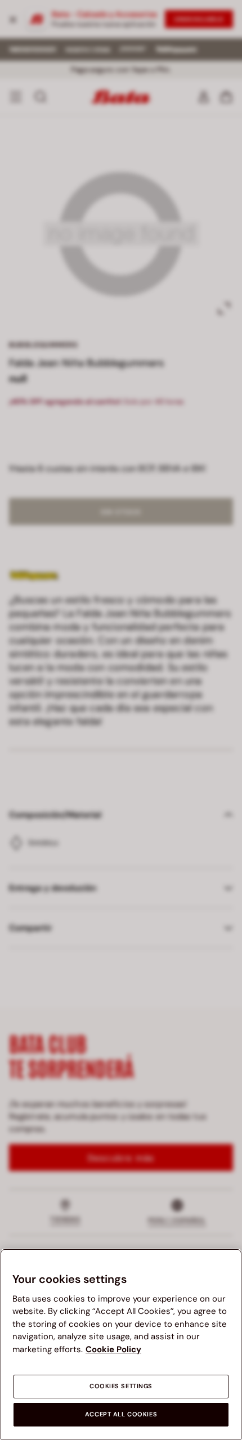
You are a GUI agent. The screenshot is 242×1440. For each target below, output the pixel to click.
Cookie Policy (113, 1349)
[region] (121, 1344)
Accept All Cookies (121, 1414)
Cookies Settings (121, 1386)
